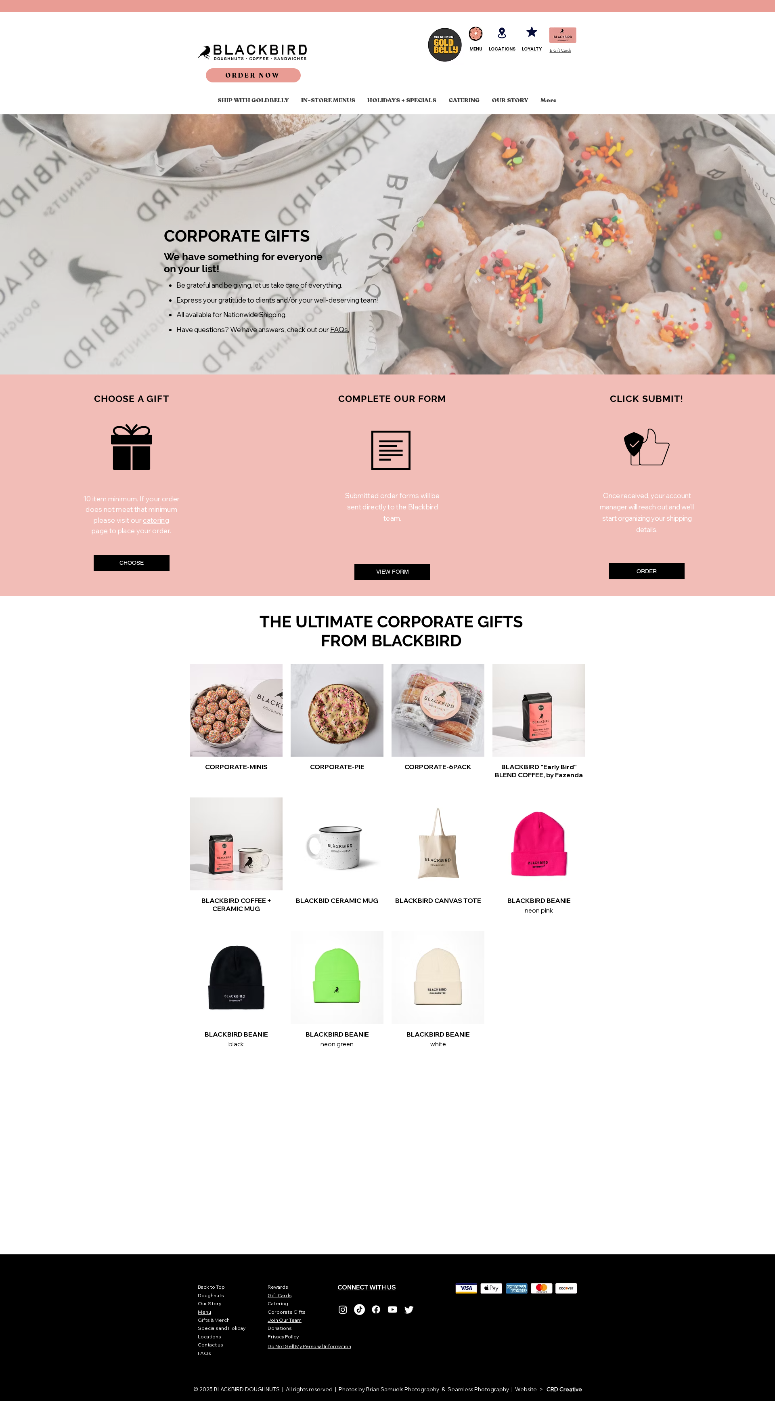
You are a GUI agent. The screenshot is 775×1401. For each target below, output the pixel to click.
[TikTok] (359, 1309)
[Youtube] (392, 1309)
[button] (253, 75)
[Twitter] (409, 1309)
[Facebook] (376, 1309)
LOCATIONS (502, 49)
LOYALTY (532, 49)
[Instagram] (342, 1309)
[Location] (502, 33)
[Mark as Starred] (532, 32)
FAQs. (339, 329)
